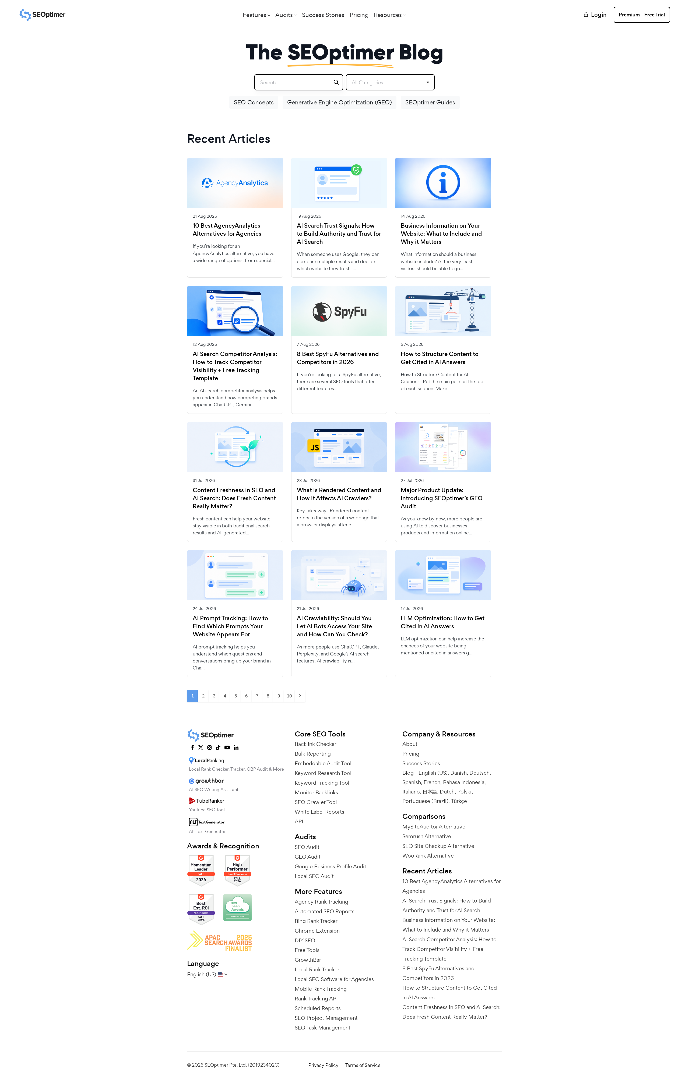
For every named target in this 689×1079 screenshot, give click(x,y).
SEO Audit (307, 847)
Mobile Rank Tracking (321, 988)
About (409, 744)
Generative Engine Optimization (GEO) (339, 102)
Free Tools (307, 950)
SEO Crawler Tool (316, 802)
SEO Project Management (326, 1017)
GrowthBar (308, 959)
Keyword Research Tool (323, 773)
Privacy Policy (323, 1065)
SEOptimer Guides (430, 102)
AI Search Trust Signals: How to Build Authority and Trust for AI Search (339, 234)
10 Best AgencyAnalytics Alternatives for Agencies (227, 230)
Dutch (447, 791)
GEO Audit (308, 856)
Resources (388, 15)
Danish (458, 772)
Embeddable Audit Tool (323, 763)
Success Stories (323, 15)
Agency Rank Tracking (321, 901)
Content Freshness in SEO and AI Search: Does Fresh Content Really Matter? (234, 498)
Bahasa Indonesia (463, 782)
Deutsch (479, 772)
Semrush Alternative (426, 836)
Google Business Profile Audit (330, 866)
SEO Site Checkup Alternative (438, 845)
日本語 (430, 791)
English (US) (433, 772)
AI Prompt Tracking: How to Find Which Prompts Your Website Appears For (230, 626)
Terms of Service (363, 1065)
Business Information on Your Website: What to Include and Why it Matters (441, 234)
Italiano (411, 791)
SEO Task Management (322, 1027)
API (299, 821)
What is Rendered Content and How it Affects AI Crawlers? (339, 494)
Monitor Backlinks (316, 792)
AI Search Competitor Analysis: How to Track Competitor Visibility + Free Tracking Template (235, 366)
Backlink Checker (315, 744)
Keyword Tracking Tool (322, 782)
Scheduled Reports (318, 1008)
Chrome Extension (317, 930)
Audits (284, 15)
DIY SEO (305, 940)
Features (254, 15)
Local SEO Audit (314, 876)
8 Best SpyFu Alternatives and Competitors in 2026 (338, 358)
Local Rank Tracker (317, 969)
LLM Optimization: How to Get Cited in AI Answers (442, 622)
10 (289, 696)
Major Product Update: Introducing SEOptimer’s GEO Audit (442, 498)
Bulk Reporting (313, 753)
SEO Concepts (254, 102)
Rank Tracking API (316, 998)
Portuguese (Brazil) (425, 801)
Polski (464, 791)
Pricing (359, 15)
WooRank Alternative (428, 855)
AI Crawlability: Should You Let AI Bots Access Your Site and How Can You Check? (334, 626)
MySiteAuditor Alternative (433, 826)
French (432, 782)
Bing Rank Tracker (316, 921)
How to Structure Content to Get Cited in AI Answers (440, 358)
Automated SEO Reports (324, 911)
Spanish (411, 782)
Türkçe (459, 801)
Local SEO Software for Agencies (334, 979)
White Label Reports (319, 811)
